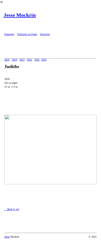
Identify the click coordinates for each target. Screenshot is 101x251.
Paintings (9, 34)
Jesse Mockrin (20, 15)
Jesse (7, 236)
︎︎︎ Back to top (11, 209)
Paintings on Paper (27, 34)
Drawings (45, 34)
